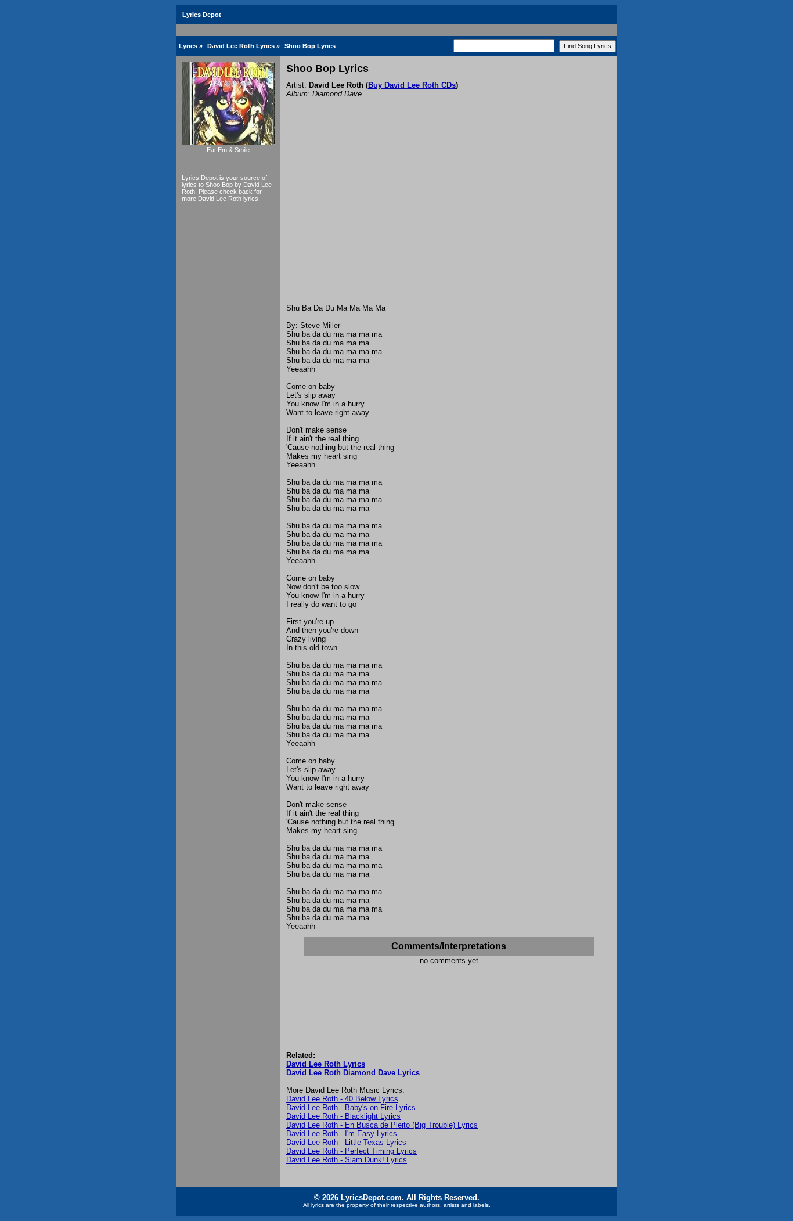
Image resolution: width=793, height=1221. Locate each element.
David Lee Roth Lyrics (241, 45)
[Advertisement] (448, 216)
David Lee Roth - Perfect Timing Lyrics (351, 1151)
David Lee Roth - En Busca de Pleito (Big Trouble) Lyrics (382, 1125)
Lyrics (188, 45)
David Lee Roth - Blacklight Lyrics (343, 1116)
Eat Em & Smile (228, 149)
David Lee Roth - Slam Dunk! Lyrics (346, 1159)
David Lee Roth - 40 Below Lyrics (342, 1098)
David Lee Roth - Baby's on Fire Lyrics (351, 1107)
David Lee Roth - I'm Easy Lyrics (341, 1133)
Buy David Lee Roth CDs (412, 85)
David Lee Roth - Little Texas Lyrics (346, 1142)
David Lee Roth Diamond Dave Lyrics (353, 1072)
